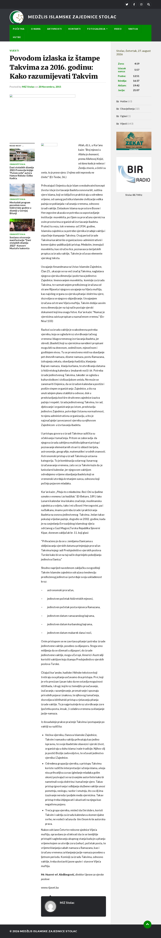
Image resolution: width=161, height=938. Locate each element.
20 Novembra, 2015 (50, 86)
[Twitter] (127, 4)
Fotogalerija (96, 29)
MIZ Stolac (28, 86)
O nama (36, 29)
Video (118, 29)
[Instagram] (141, 4)
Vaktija (133, 29)
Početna (18, 29)
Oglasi (123, 115)
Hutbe (17, 37)
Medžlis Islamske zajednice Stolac (72, 16)
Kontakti (74, 29)
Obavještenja (127, 108)
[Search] (148, 4)
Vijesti (14, 50)
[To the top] (147, 924)
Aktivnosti (54, 29)
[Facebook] (134, 4)
